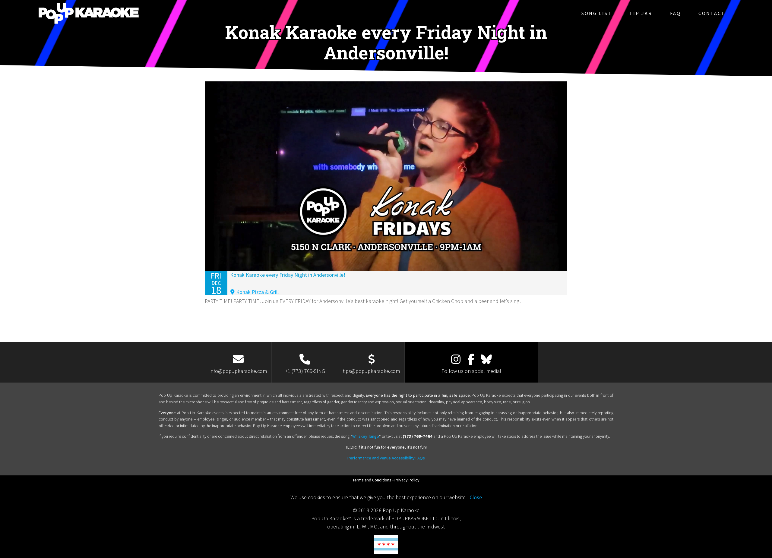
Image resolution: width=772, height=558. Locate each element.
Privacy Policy (406, 480)
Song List (596, 13)
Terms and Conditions (372, 480)
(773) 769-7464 (417, 436)
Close (476, 497)
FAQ (675, 13)
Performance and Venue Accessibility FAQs (386, 458)
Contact (711, 13)
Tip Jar (640, 13)
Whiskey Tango (365, 436)
